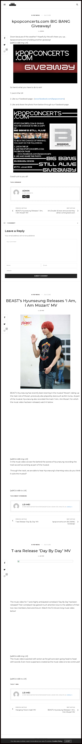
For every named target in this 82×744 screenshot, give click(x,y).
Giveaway (17, 182)
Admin (42, 31)
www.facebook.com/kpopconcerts (49, 99)
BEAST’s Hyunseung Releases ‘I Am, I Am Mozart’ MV (41, 303)
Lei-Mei (42, 310)
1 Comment (11, 223)
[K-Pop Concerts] (13, 4)
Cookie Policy (57, 741)
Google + (70, 507)
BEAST (16, 496)
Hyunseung (23, 496)
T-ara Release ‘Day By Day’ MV (41, 550)
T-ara (16, 684)
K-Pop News (35, 15)
